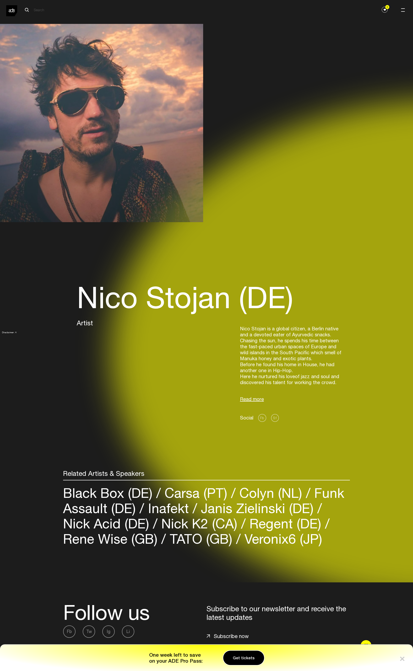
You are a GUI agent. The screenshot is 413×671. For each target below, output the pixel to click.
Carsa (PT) (196, 493)
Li (128, 631)
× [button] (402, 657)
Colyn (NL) (271, 493)
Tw (89, 631)
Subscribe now (231, 636)
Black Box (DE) (109, 493)
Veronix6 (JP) (281, 539)
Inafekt (168, 508)
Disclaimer (8, 332)
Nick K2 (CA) (199, 523)
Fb (262, 418)
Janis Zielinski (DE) (257, 508)
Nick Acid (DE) (108, 523)
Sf (275, 418)
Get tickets (244, 657)
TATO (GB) (201, 539)
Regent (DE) (285, 523)
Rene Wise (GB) (112, 539)
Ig (108, 631)
